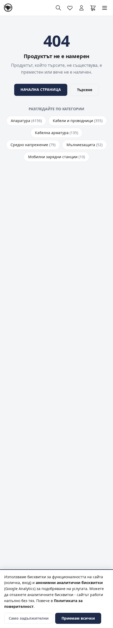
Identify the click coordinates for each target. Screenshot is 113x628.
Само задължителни (29, 618)
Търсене (84, 89)
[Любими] (70, 8)
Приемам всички (78, 618)
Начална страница (40, 89)
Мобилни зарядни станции (56, 156)
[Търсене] (58, 8)
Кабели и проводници (77, 120)
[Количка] (93, 8)
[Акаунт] (81, 8)
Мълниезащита (84, 144)
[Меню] (104, 8)
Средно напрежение (33, 144)
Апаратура (26, 120)
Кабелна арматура (56, 132)
